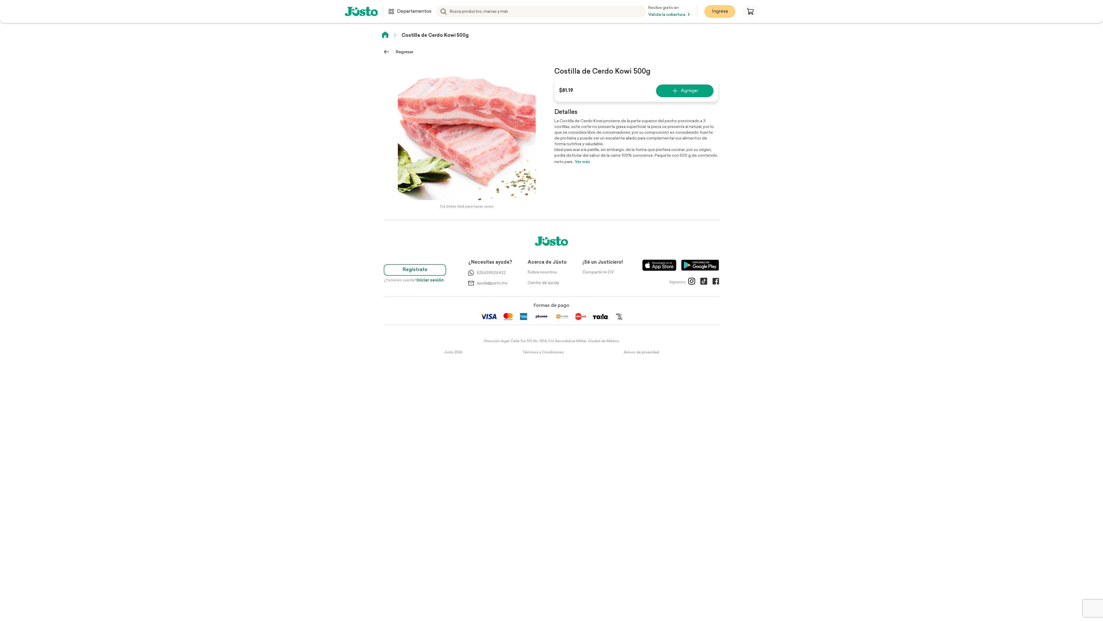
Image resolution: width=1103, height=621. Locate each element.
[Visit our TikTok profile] (703, 282)
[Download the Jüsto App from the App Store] (659, 265)
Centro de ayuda (543, 283)
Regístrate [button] (415, 270)
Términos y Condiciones (543, 352)
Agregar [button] (689, 91)
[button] (750, 11)
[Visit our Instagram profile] (691, 282)
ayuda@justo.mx (492, 283)
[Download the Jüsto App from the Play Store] (700, 265)
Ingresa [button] (720, 11)
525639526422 (491, 273)
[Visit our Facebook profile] (715, 282)
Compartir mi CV (598, 272)
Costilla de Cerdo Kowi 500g (435, 35)
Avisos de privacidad (641, 352)
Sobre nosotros (542, 272)
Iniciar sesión (430, 280)
